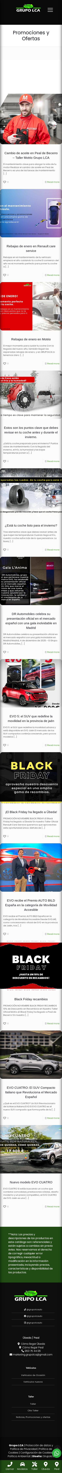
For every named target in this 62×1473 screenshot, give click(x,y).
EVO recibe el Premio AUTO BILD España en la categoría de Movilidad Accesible (31, 905)
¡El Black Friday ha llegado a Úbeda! (31, 812)
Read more (53, 182)
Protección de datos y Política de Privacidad (31, 1447)
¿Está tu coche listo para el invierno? (31, 525)
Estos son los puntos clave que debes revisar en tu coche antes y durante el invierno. (31, 432)
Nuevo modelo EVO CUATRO (31, 1182)
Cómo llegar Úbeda (32, 1344)
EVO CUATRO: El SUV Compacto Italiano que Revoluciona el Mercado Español (31, 1092)
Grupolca (48, 1456)
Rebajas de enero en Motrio (31, 339)
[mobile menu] (50, 10)
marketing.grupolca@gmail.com (32, 1354)
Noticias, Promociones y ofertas (33, 1417)
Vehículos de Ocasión (33, 1375)
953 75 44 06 (32, 1351)
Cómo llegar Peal (32, 1347)
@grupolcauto (34, 1309)
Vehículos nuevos (33, 1381)
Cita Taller (33, 1410)
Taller (33, 1403)
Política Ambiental (19, 1456)
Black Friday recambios (31, 999)
